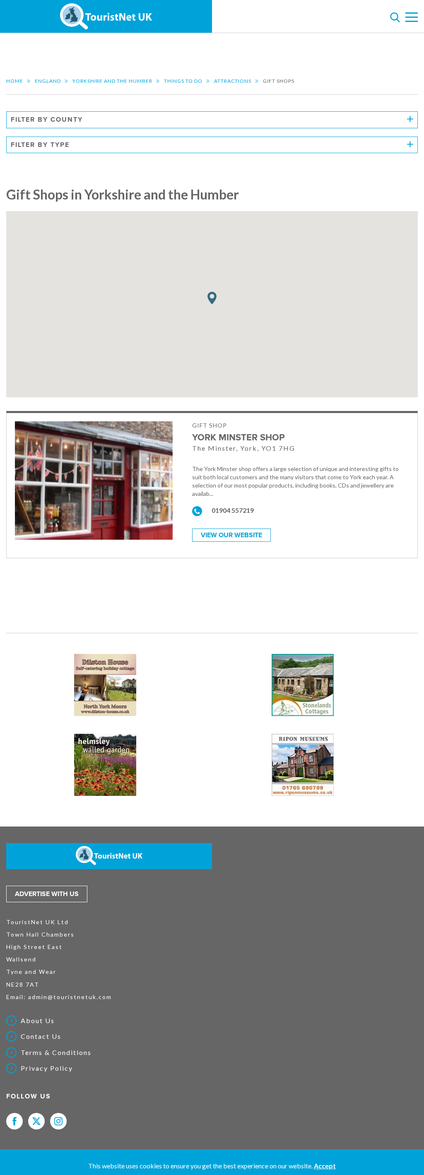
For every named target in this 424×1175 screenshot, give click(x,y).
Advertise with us (47, 894)
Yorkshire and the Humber (112, 81)
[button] (212, 298)
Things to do (183, 81)
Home (14, 81)
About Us (38, 1020)
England (48, 81)
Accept (325, 1166)
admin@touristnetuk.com (70, 996)
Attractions (232, 81)
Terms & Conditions (56, 1052)
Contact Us (41, 1036)
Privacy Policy (47, 1068)
